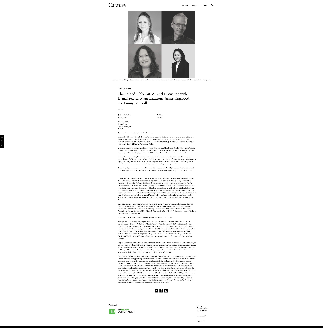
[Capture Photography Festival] (122, 5)
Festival (185, 5)
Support (195, 5)
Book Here (121, 129)
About (204, 5)
